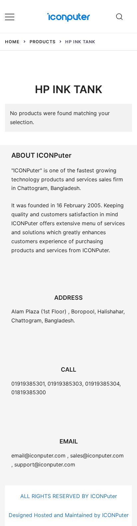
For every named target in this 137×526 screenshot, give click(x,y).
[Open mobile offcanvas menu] (9, 16)
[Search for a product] (119, 16)
